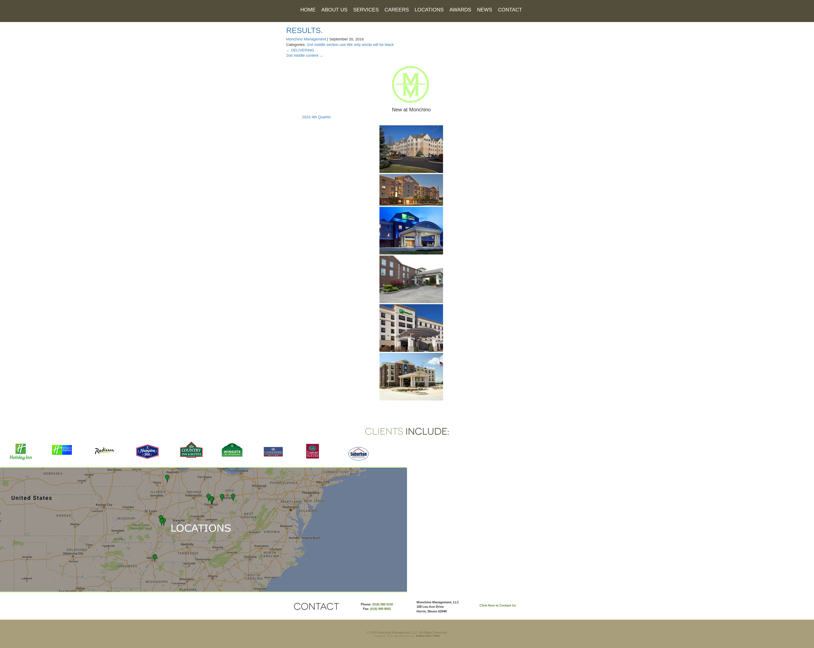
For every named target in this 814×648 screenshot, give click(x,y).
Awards (460, 9)
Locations (429, 9)
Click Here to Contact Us (497, 605)
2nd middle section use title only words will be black (350, 45)
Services (366, 9)
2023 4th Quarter (316, 117)
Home (308, 9)
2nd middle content (304, 55)
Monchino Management (306, 39)
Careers (397, 9)
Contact (510, 9)
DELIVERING (300, 50)
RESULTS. (304, 30)
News (484, 9)
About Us (334, 9)
